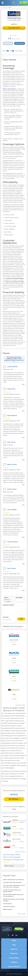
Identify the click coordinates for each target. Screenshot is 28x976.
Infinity (14, 694)
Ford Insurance (7, 903)
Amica (14, 676)
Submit (21, 619)
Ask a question (8, 43)
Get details (13, 799)
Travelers (15, 820)
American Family (14, 639)
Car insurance (4, 7)
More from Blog (21, 913)
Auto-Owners (16, 839)
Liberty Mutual (16, 832)
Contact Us (14, 953)
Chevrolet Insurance (9, 906)
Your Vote (6, 617)
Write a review (19, 43)
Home (14, 940)
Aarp (13, 845)
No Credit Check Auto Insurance (12, 882)
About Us (14, 949)
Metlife (14, 658)
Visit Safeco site (13, 27)
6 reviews (17, 39)
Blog (14, 945)
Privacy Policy (14, 958)
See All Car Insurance (20, 705)
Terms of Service (14, 966)
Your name (19, 597)
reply (23, 384)
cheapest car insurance (9, 86)
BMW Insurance (7, 909)
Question (8, 601)
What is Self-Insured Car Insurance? (13, 879)
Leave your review (8, 605)
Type (6, 597)
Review (8, 599)
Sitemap (14, 962)
